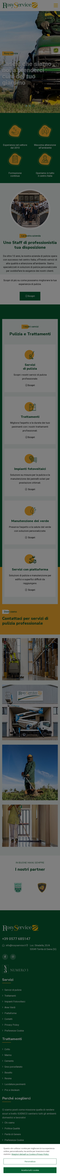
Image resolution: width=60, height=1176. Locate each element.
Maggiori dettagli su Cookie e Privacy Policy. (30, 1154)
